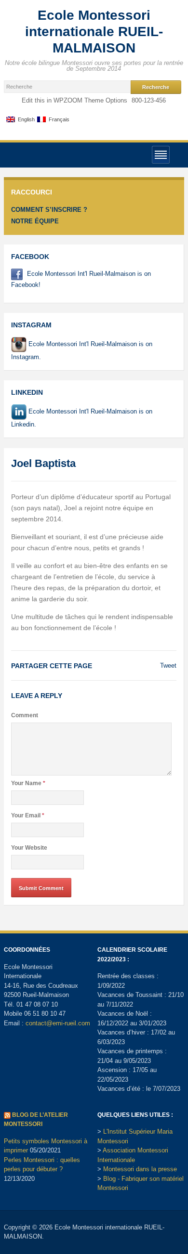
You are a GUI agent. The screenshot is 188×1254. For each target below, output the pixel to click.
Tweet (168, 665)
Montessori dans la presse (140, 1169)
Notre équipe (35, 221)
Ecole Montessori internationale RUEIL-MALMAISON (94, 31)
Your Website (29, 847)
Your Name (28, 783)
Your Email (27, 815)
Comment (24, 715)
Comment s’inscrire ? (49, 209)
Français (57, 119)
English (25, 119)
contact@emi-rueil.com (58, 1023)
